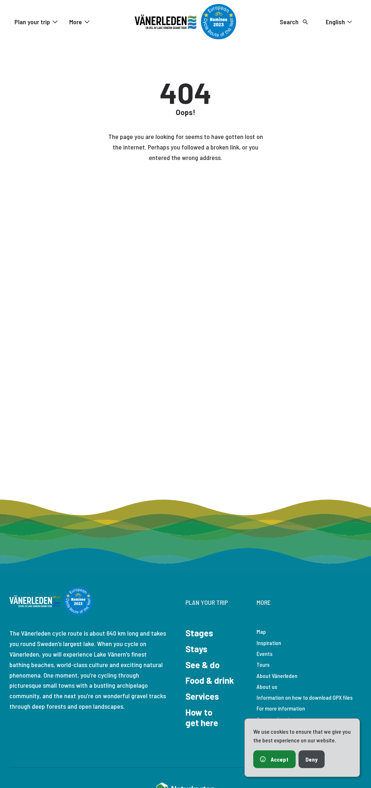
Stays (196, 649)
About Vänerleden (277, 675)
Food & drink (210, 680)
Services (202, 696)
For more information (281, 708)
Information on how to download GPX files (305, 697)
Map (261, 631)
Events (264, 653)
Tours (263, 664)
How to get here (202, 717)
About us (267, 686)
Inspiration (269, 642)
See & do (203, 665)
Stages (199, 633)
